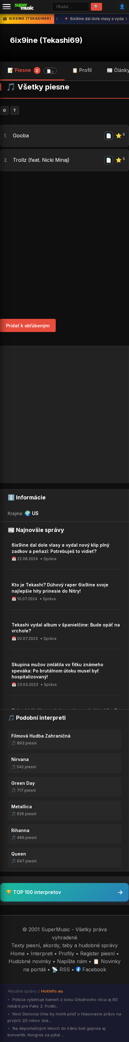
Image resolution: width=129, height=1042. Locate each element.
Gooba (21, 135)
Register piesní (97, 953)
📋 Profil (82, 70)
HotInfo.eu (52, 990)
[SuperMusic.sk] (24, 6)
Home (17, 953)
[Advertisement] (64, 245)
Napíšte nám (72, 961)
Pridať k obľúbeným (28, 325)
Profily (66, 953)
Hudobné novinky (29, 961)
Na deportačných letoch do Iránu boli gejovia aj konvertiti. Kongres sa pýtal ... (57, 1031)
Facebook (93, 969)
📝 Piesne (31, 70)
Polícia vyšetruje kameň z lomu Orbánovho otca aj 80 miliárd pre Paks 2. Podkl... (63, 1003)
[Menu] (7, 6)
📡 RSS (61, 969)
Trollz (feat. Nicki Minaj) (41, 160)
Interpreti (42, 953)
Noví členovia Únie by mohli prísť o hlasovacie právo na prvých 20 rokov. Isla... (64, 1017)
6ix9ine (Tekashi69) (46, 40)
